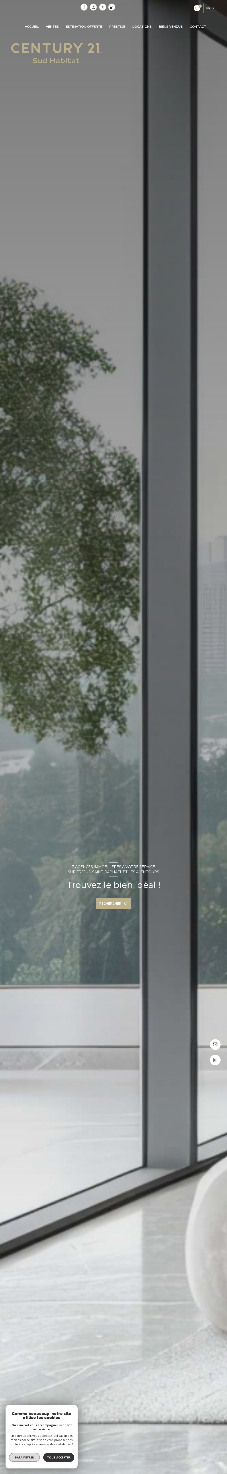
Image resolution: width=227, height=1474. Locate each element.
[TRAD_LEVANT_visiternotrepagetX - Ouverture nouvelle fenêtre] (102, 7)
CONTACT (198, 26)
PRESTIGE (117, 26)
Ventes (52, 26)
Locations (142, 26)
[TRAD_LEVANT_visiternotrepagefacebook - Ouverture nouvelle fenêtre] (84, 7)
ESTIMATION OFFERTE (84, 26)
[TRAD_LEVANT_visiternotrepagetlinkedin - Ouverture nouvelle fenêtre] (111, 7)
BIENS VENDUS (171, 26)
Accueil (32, 26)
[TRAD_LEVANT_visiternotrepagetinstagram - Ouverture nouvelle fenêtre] (93, 7)
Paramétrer (24, 1457)
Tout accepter (58, 1457)
